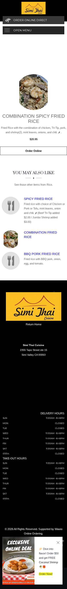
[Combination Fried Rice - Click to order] (11, 239)
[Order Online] (33, 92)
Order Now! (46, 573)
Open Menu (22, 30)
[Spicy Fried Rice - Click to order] (11, 206)
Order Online (33, 150)
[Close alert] (58, 542)
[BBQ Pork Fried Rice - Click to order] (11, 261)
